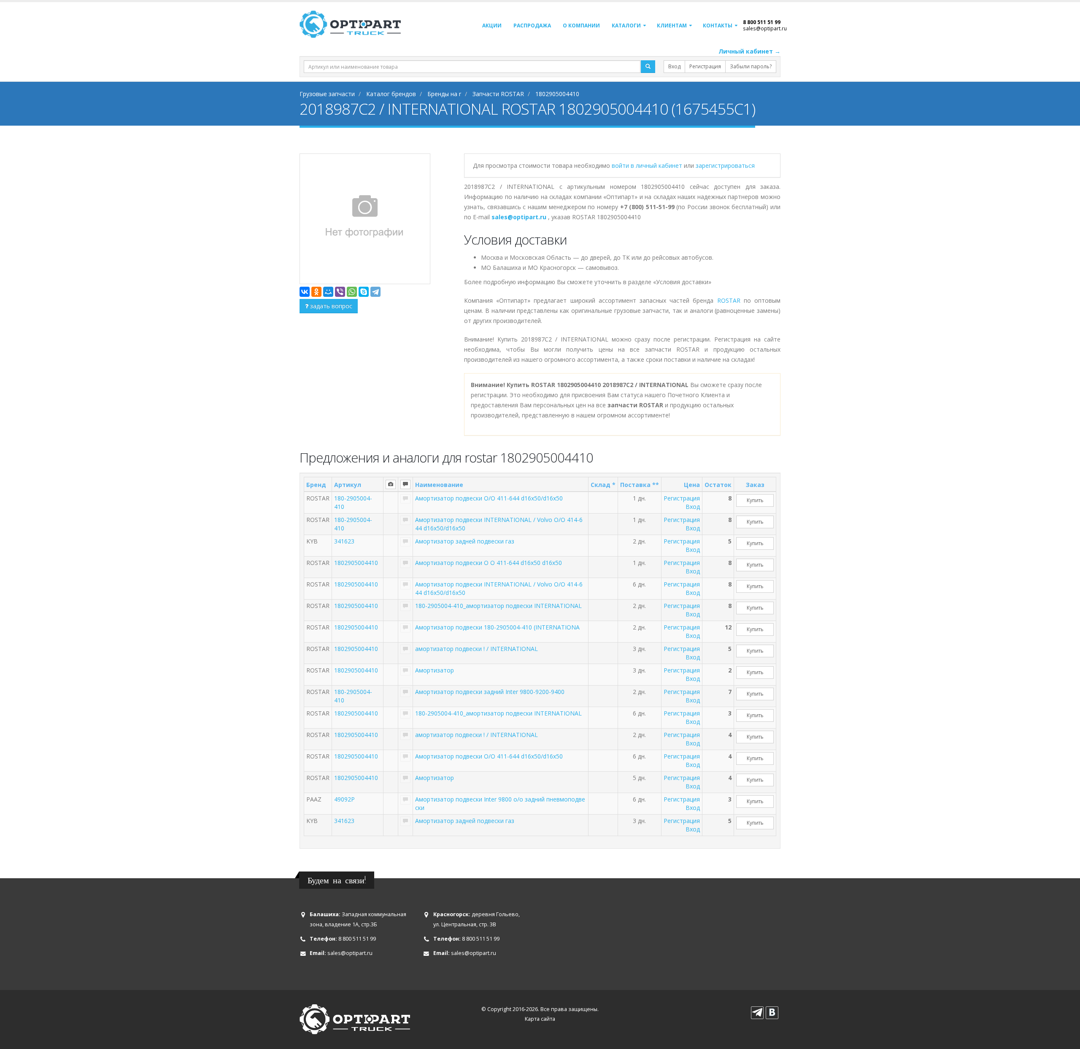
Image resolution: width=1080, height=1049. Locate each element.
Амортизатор (434, 670)
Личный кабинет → (749, 51)
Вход (674, 66)
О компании (581, 25)
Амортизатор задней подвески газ (464, 541)
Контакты (717, 25)
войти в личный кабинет (648, 165)
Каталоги (626, 25)
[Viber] (340, 292)
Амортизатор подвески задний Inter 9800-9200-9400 (489, 692)
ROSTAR (728, 300)
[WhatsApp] (352, 292)
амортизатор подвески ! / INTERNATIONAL (476, 649)
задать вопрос (330, 306)
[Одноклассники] (316, 292)
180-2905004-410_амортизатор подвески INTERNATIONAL (498, 606)
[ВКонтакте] (305, 292)
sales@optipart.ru (765, 28)
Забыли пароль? (751, 66)
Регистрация (705, 66)
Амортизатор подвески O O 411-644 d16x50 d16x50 (488, 563)
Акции (492, 25)
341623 (344, 541)
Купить (755, 500)
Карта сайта (540, 1018)
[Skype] (364, 292)
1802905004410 (356, 563)
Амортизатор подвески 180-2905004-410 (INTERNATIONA (497, 627)
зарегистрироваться (725, 165)
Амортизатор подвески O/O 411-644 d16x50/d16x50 (489, 498)
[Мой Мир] (328, 292)
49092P (344, 799)
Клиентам (672, 25)
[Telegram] (375, 292)
